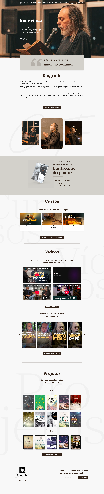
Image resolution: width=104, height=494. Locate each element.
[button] (19, 334)
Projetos (54, 2)
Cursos (44, 2)
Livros (60, 2)
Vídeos (49, 2)
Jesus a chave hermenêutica (52, 226)
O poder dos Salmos (74, 226)
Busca (39, 2)
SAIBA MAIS (55, 189)
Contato (65, 2)
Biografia (33, 2)
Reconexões (30, 226)
